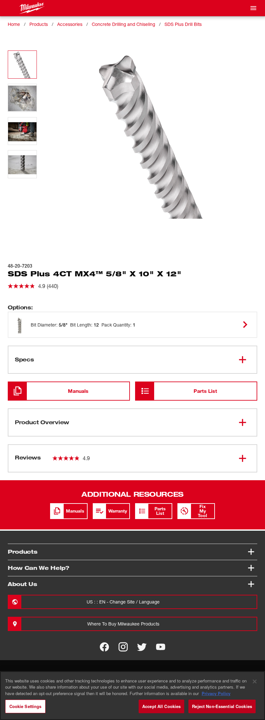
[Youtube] (160, 646)
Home (14, 24)
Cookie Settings (25, 706)
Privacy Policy (216, 693)
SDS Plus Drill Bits (183, 24)
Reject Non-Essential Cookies (222, 706)
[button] (22, 64)
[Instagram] (123, 646)
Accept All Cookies (161, 706)
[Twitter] (141, 646)
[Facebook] (104, 646)
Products (38, 24)
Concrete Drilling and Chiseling (123, 24)
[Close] (255, 681)
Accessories (69, 24)
